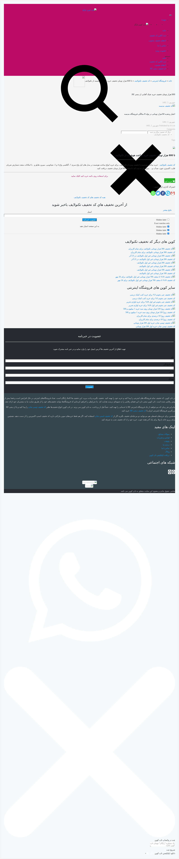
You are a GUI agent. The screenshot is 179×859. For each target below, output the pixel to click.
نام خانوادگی (168, 364)
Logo (164, 20)
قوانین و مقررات (163, 438)
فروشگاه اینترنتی (159, 81)
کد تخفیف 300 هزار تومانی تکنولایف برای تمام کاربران (153, 252)
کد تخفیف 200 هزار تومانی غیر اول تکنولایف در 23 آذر (153, 259)
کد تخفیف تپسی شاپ (37, 407)
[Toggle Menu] (170, 15)
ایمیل (89, 212)
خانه (170, 81)
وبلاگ (167, 452)
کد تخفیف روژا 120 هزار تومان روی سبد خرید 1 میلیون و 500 (150, 312)
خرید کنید (168, 181)
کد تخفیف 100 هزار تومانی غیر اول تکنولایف (157, 273)
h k (171, 126)
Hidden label (161, 227)
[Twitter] (158, 193)
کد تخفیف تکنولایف (142, 81)
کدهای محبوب (160, 65)
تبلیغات (166, 441)
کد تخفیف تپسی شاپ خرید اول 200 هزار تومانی (155, 326)
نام (172, 357)
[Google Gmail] (172, 193)
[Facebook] (162, 193)
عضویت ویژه (161, 51)
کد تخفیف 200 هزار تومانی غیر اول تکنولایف (157, 266)
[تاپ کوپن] (89, 10)
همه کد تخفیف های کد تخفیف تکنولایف (89, 197)
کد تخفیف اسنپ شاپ (104, 416)
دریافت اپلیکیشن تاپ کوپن (159, 455)
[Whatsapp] (153, 193)
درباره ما (166, 445)
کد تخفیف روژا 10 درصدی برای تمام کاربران (157, 319)
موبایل (171, 379)
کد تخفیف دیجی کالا (138, 411)
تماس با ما (165, 448)
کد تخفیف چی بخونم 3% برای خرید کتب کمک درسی (153, 298)
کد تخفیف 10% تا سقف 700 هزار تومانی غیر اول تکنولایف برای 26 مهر (146, 280)
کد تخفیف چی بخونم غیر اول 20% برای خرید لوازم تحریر (152, 305)
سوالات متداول (163, 434)
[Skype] (167, 193)
